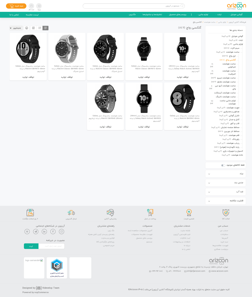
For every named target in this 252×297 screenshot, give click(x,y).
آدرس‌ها (225, 238)
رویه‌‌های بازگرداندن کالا (105, 242)
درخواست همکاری (221, 249)
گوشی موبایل (237, 14)
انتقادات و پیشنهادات (181, 242)
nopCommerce (41, 292)
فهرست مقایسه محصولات (141, 234)
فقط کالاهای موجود (235, 165)
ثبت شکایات (185, 238)
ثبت (31, 246)
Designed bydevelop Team (40, 288)
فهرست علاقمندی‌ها (220, 245)
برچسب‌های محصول (177, 14)
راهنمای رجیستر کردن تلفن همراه (101, 234)
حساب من (224, 230)
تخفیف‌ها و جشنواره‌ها (152, 14)
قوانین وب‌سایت (107, 238)
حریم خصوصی (108, 245)
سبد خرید (224, 242)
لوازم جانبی (203, 14)
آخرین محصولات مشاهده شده (140, 230)
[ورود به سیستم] (39, 6)
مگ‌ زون (111, 230)
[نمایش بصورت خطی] (39, 28)
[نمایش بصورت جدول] (33, 28)
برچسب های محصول (144, 238)
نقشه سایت (185, 230)
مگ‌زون (132, 14)
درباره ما (187, 245)
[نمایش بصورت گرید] (45, 28)
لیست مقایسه (32, 14)
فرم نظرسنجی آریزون (181, 234)
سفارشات (224, 234)
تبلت (219, 14)
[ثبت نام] (31, 6)
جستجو (149, 242)
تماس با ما (14, 14)
